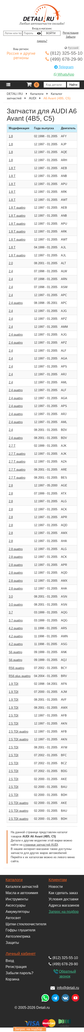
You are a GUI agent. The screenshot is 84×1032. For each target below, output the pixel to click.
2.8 (11, 485)
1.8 (11, 136)
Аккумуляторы (18, 912)
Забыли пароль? (19, 973)
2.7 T (12, 445)
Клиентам (58, 880)
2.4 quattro (16, 303)
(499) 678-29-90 (65, 59)
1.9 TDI (13, 683)
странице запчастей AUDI (40, 844)
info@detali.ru (68, 988)
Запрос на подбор (64, 912)
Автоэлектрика (18, 936)
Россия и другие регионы (21, 55)
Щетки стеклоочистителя (26, 924)
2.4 (11, 271)
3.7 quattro (16, 620)
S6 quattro (15, 652)
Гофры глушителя (20, 930)
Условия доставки (63, 899)
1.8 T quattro (17, 207)
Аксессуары (16, 905)
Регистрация (70, 33)
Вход (10, 961)
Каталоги (14, 880)
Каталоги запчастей (22, 887)
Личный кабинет (21, 953)
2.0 (11, 263)
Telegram (65, 67)
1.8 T (12, 168)
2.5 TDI (13, 715)
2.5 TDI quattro (18, 731)
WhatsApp (65, 74)
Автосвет (13, 918)
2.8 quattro (16, 549)
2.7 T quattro (17, 453)
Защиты (12, 943)
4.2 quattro (16, 628)
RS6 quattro (16, 668)
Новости (56, 887)
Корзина (12, 979)
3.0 (11, 596)
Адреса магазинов (64, 905)
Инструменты (17, 899)
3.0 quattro (16, 604)
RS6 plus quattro (19, 676)
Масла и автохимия (22, 893)
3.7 (11, 612)
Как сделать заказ (63, 893)
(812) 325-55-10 (65, 53)
